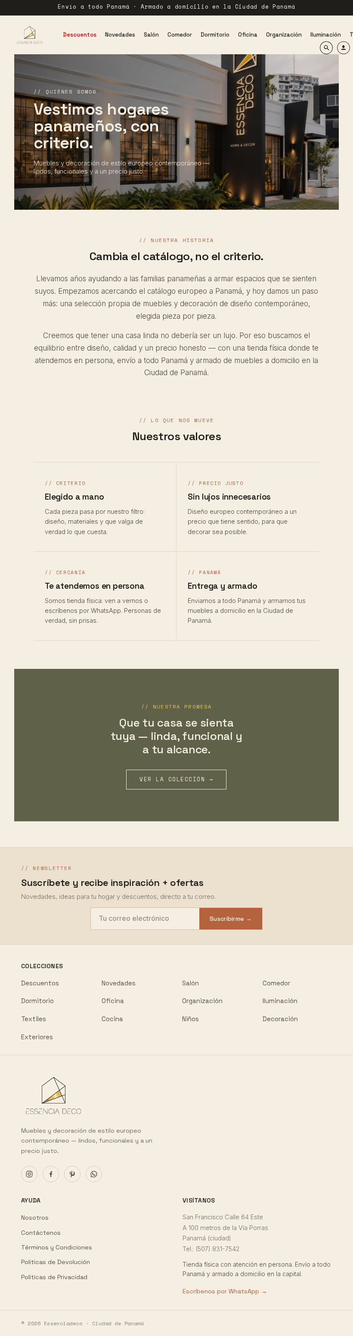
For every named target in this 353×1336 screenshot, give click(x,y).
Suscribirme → (231, 919)
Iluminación (280, 1001)
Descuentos (40, 983)
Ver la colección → (176, 779)
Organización (202, 1001)
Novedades (119, 983)
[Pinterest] (72, 1174)
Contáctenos (41, 1233)
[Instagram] (29, 1174)
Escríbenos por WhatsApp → (225, 1291)
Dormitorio (37, 1001)
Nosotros (35, 1217)
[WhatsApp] (94, 1174)
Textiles (33, 1019)
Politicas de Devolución (55, 1262)
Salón (190, 983)
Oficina (113, 1001)
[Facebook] (51, 1174)
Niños (190, 1019)
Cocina (112, 1019)
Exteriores (37, 1037)
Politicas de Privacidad (54, 1277)
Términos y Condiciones (56, 1247)
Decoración (280, 1019)
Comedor (276, 983)
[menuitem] (79, 35)
